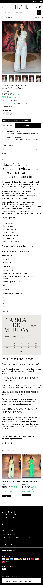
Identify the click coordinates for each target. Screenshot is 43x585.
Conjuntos (28, 17)
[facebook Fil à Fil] (7, 524)
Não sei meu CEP (7, 153)
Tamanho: (6, 110)
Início (3, 85)
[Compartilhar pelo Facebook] (6, 443)
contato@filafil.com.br (10, 534)
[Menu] (3, 7)
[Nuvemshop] (10, 576)
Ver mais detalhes (7, 106)
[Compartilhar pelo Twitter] (9, 443)
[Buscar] (39, 12)
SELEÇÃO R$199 (7, 17)
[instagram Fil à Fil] (2, 524)
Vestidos (18, 17)
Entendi (30, 581)
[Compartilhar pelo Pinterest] (11, 443)
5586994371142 (8, 531)
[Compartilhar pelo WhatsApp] (3, 443)
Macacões (9, 85)
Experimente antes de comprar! (16, 120)
